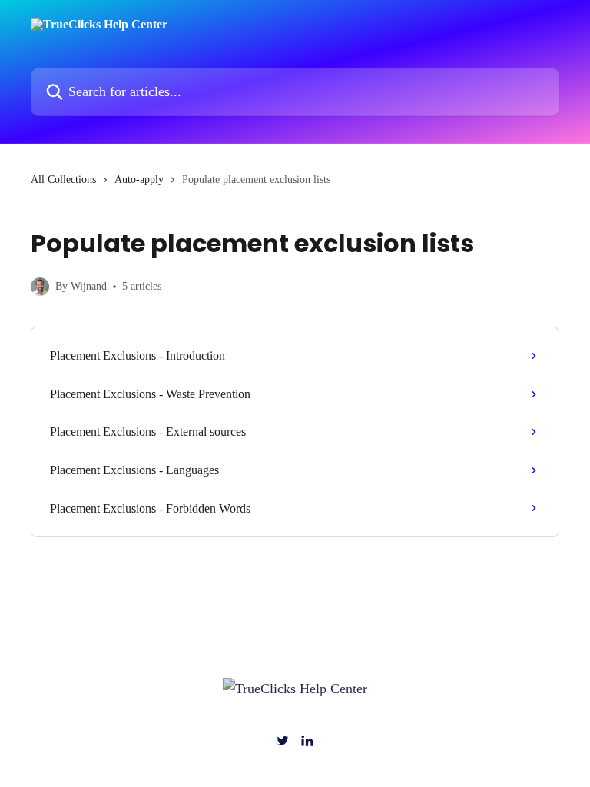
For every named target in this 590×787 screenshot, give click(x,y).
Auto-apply (139, 179)
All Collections (63, 179)
